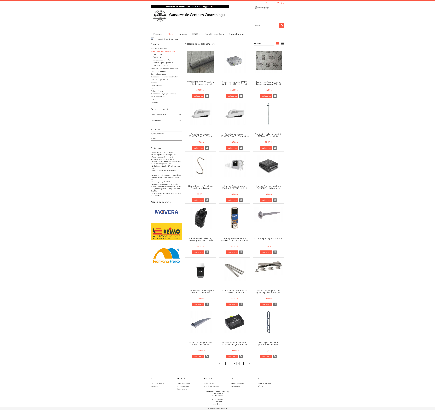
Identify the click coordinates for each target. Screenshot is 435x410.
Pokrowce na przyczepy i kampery (163, 94)
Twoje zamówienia (183, 383)
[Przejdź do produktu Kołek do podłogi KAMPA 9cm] (268, 221)
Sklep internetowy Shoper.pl (217, 408)
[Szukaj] (281, 25)
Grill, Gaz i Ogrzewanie (159, 80)
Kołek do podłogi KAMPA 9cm (162, 182)
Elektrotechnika (156, 85)
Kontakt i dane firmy (264, 383)
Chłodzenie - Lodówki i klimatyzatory (164, 77)
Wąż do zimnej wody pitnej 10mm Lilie (165, 184)
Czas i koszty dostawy (211, 386)
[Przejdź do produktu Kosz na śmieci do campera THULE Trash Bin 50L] (200, 273)
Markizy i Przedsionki (159, 48)
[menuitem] (158, 34)
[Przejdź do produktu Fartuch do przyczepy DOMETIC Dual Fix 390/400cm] (234, 117)
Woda (153, 88)
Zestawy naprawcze (160, 65)
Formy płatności (209, 383)
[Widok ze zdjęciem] (277, 43)
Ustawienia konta (183, 386)
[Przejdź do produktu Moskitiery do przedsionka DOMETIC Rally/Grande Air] (234, 325)
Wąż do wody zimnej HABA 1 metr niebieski (166, 175)
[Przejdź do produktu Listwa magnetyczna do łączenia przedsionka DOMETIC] (200, 325)
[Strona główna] (190, 14)
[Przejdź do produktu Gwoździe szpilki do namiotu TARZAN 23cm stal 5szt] (268, 117)
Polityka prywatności (238, 383)
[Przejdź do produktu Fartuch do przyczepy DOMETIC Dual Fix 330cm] (200, 117)
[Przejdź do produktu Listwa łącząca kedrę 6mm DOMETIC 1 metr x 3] (234, 273)
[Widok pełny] (282, 43)
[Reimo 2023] (166, 232)
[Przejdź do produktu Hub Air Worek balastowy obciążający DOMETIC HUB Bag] (200, 221)
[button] (207, 96)
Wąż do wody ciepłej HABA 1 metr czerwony (167, 186)
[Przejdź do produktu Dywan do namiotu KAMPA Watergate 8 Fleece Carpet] (234, 65)
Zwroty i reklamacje (157, 383)
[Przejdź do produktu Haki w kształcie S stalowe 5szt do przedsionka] (200, 169)
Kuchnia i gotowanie (158, 74)
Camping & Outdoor (158, 71)
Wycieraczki (157, 57)
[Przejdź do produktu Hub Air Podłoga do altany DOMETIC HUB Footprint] (268, 169)
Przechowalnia (182, 389)
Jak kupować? (235, 386)
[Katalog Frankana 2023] (166, 255)
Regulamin (154, 386)
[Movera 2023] (166, 212)
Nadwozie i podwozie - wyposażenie (164, 68)
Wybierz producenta (157, 134)
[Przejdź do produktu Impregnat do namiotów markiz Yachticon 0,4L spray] (234, 221)
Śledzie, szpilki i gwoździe (163, 63)
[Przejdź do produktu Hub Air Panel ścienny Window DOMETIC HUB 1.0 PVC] (234, 169)
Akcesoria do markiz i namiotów (163, 51)
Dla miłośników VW (158, 97)
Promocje (154, 102)
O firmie (260, 386)
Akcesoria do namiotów (162, 60)
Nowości (154, 99)
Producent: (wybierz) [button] (159, 115)
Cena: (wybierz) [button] (157, 120)
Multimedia (155, 82)
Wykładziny (157, 54)
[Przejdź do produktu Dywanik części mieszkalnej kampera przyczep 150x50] (268, 65)
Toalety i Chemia (157, 91)
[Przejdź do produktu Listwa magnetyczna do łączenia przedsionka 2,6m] (268, 273)
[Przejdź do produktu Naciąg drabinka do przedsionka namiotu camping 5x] (268, 325)
